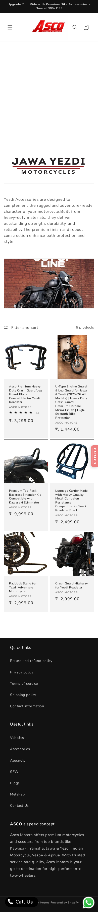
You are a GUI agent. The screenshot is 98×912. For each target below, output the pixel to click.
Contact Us (19, 805)
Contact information (27, 706)
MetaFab (17, 794)
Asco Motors (41, 902)
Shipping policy (23, 694)
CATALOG (94, 456)
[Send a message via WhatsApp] (88, 902)
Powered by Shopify (65, 902)
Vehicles (17, 737)
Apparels (17, 760)
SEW (14, 771)
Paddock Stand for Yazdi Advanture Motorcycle (22, 587)
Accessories (20, 749)
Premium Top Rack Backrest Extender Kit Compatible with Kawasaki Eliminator (25, 496)
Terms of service (24, 683)
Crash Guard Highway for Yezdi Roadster (71, 585)
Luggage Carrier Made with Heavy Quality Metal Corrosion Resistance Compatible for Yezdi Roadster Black (71, 500)
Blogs (15, 783)
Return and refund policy (31, 660)
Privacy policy (21, 672)
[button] (10, 27)
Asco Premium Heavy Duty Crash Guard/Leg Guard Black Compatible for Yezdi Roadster (25, 394)
